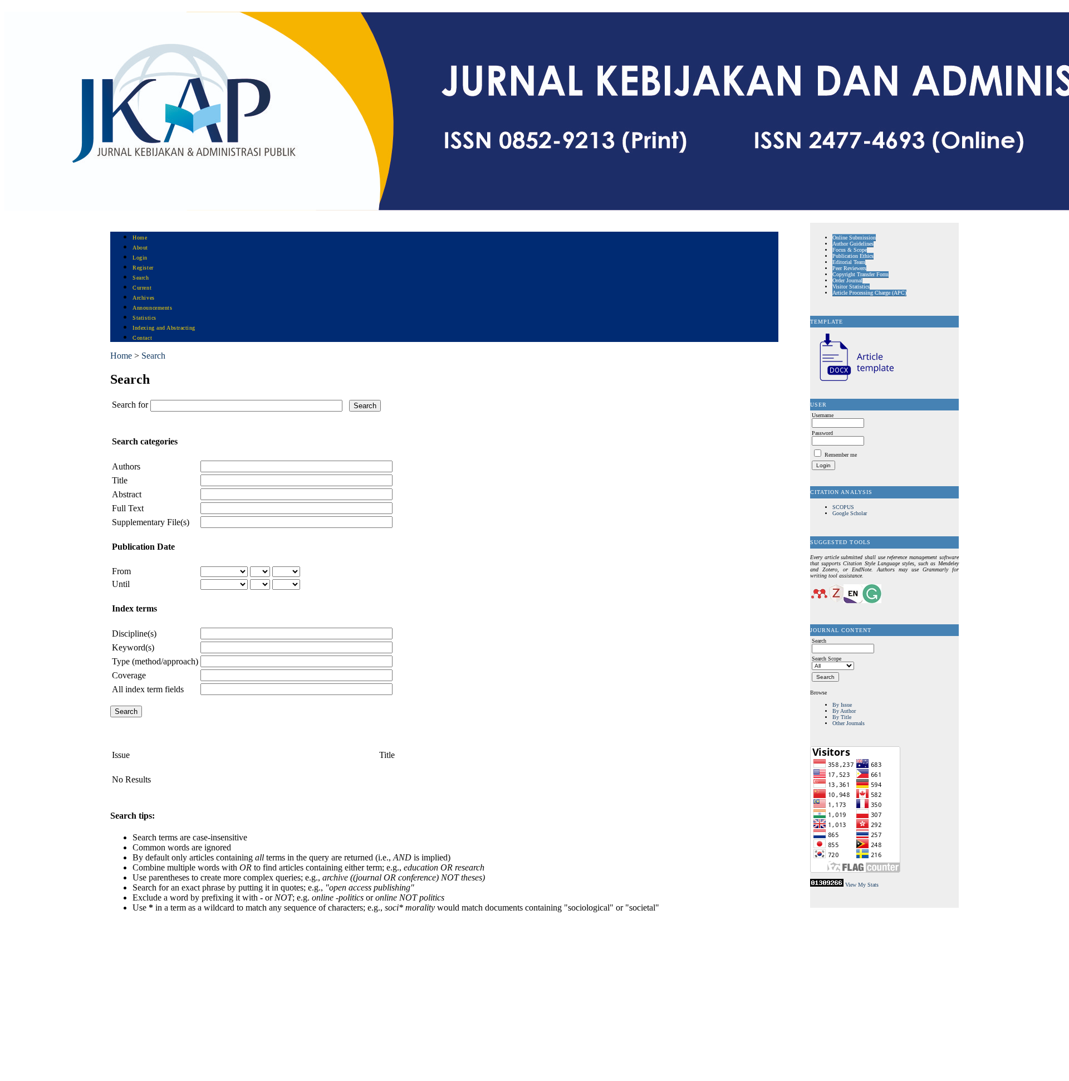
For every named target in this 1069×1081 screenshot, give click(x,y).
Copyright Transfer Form (860, 274)
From (121, 571)
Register (143, 268)
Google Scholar (849, 513)
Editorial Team (848, 262)
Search (141, 278)
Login (140, 258)
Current (142, 288)
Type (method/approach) (155, 661)
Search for (130, 404)
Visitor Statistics (851, 286)
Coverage (129, 675)
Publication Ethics (853, 256)
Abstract (126, 494)
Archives (143, 298)
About (140, 247)
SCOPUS (843, 507)
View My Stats (862, 885)
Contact (142, 338)
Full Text (128, 508)
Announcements (152, 308)
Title (120, 480)
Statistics (144, 318)
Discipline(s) (134, 633)
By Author (844, 711)
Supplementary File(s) (150, 522)
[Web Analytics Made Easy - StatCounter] (827, 885)
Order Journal (847, 280)
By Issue (842, 705)
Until (121, 584)
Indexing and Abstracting (164, 328)
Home (140, 237)
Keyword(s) (133, 647)
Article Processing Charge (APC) (869, 293)
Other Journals (848, 723)
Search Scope (826, 659)
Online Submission (854, 237)
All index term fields (148, 689)
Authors (126, 466)
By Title (841, 717)
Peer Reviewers (849, 268)
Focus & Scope (849, 250)
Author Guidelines (853, 244)
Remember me (841, 455)
